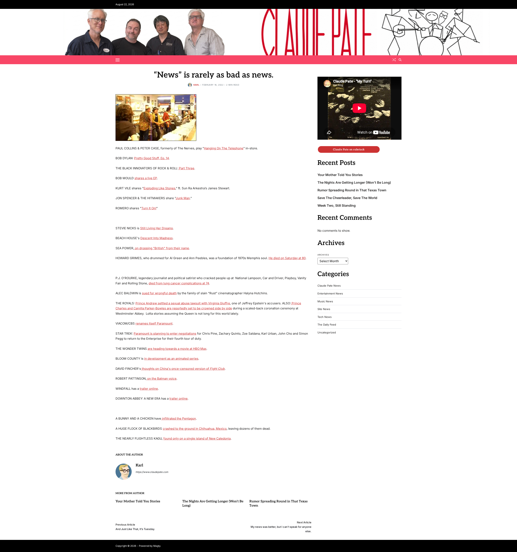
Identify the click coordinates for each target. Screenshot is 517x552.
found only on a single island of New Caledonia (197, 438)
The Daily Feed (326, 324)
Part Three (186, 168)
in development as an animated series (171, 358)
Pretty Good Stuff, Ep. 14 (151, 158)
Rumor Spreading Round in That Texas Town (351, 190)
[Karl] (124, 472)
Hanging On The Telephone (223, 148)
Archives (323, 254)
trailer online (149, 389)
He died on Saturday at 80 (287, 258)
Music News (325, 301)
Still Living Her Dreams (156, 228)
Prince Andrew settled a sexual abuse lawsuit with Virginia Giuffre (183, 303)
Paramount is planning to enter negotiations (165, 333)
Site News (323, 309)
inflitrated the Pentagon (178, 418)
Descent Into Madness (156, 238)
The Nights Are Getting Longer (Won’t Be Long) (354, 182)
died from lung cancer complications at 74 (179, 283)
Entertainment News (330, 293)
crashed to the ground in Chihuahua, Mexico (195, 428)
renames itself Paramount (154, 323)
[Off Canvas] (118, 60)
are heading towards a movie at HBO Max (177, 349)
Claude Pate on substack (349, 149)
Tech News (324, 316)
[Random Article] (394, 60)
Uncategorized (326, 332)
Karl (196, 85)
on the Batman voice (161, 378)
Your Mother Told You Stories (138, 501)
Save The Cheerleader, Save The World (347, 198)
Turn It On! (148, 208)
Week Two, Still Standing (336, 205)
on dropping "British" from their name (161, 248)
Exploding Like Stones (159, 188)
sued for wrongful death (159, 293)
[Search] (400, 59)
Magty (156, 545)
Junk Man (183, 198)
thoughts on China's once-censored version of (183, 369)
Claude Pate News (329, 285)
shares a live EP (146, 178)
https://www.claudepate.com (152, 471)
